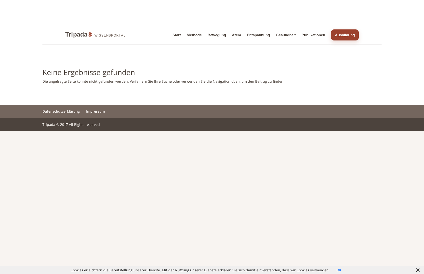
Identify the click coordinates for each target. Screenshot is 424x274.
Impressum (95, 111)
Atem (236, 35)
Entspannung (258, 35)
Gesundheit (286, 35)
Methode (194, 35)
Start (176, 35)
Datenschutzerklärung (61, 111)
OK (338, 270)
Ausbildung (345, 35)
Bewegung (217, 35)
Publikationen (313, 35)
